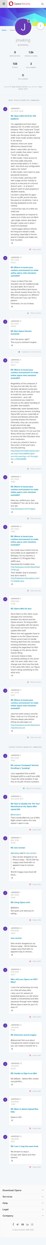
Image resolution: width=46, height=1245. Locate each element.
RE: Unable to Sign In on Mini (24, 1073)
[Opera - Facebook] (13, 1224)
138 (15, 63)
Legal (6, 1209)
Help (5, 1203)
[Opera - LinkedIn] (27, 1224)
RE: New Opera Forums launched (21, 332)
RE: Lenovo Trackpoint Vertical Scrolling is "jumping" (24, 766)
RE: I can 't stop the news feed (24, 1146)
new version (31, 853)
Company (8, 1215)
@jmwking (15, 853)
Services (7, 1196)
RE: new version (18, 848)
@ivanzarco (16, 814)
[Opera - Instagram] (32, 1224)
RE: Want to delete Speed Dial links (24, 1110)
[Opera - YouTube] (22, 1224)
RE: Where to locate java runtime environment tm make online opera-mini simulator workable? (24, 271)
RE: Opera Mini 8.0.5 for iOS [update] (23, 117)
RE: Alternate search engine (23, 1035)
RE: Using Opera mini (20, 902)
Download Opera (12, 1190)
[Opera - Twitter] (17, 1224)
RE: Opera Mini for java (21, 608)
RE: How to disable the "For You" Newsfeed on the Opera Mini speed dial (25, 806)
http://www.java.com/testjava (23, 509)
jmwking (15, 108)
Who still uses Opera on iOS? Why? (24, 980)
